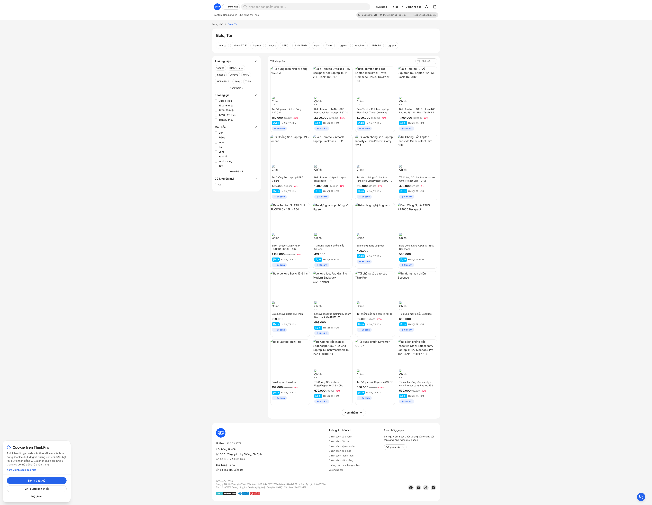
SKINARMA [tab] (301, 45)
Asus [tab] (317, 45)
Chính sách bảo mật (340, 450)
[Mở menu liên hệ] (641, 497)
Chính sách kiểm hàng (341, 460)
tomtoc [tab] (222, 45)
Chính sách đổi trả (339, 441)
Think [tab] (329, 45)
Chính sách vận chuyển (342, 446)
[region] (326, 45)
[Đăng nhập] (426, 6)
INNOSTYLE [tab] (240, 45)
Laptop (218, 14)
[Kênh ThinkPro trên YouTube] (418, 487)
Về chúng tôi (336, 469)
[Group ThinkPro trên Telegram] (433, 487)
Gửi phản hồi (392, 447)
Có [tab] (219, 185)
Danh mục (233, 6)
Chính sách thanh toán (341, 455)
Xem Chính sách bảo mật (21, 469)
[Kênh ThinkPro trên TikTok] (426, 487)
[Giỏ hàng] (434, 6)
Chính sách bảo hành (340, 436)
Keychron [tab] (360, 45)
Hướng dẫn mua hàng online (344, 465)
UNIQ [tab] (285, 45)
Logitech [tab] (343, 45)
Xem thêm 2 (236, 171)
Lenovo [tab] (272, 45)
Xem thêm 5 (236, 87)
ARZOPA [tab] (376, 45)
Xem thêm (351, 412)
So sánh (281, 128)
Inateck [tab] (257, 45)
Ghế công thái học (249, 14)
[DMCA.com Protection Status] (226, 493)
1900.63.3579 (233, 443)
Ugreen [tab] (392, 45)
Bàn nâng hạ (230, 14)
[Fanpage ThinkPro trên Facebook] (411, 487)
